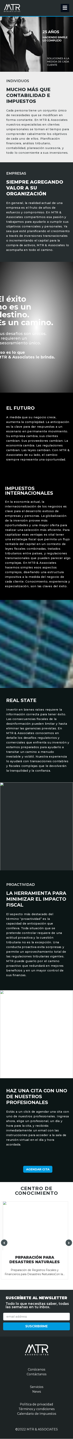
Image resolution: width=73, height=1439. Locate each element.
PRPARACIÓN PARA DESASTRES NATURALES (34, 1259)
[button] (37, 1169)
